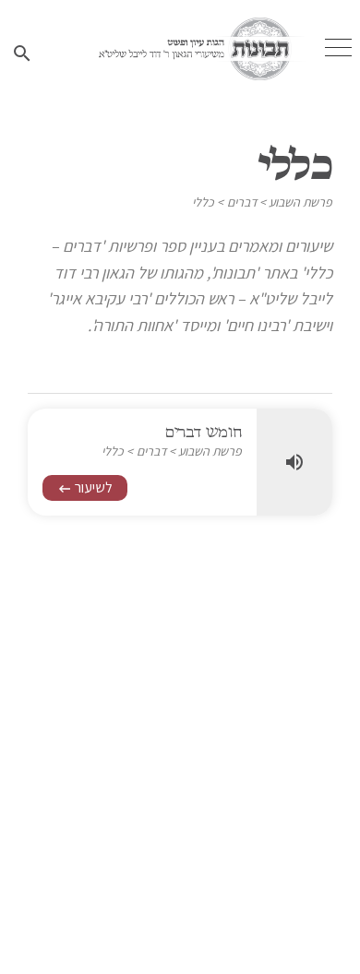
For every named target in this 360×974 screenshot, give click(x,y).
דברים (242, 202)
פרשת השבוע (300, 202)
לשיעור (85, 487)
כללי (203, 202)
